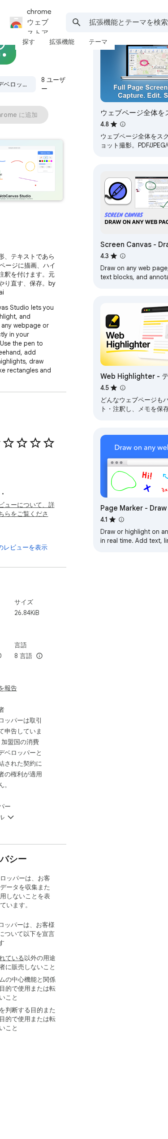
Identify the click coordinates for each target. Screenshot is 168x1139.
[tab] (28, 42)
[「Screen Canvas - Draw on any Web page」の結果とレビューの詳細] (123, 256)
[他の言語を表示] (39, 656)
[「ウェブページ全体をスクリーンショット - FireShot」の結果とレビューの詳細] (123, 124)
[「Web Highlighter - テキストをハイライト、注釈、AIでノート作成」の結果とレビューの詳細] (123, 387)
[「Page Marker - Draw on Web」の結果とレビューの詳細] (121, 519)
